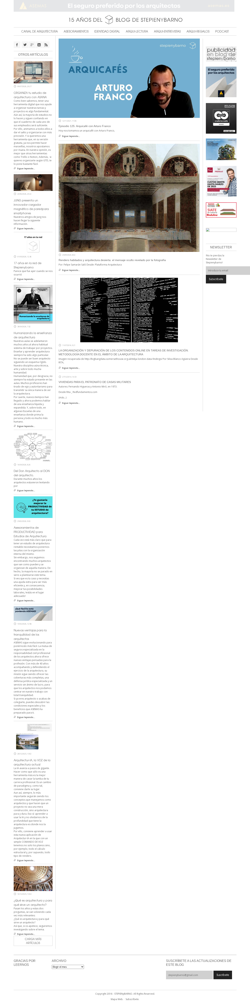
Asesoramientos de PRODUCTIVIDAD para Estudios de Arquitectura (30, 532)
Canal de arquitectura (39, 31)
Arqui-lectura (137, 31)
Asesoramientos (76, 31)
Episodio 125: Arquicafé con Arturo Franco (85, 126)
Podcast (222, 31)
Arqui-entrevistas (167, 31)
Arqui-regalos (198, 31)
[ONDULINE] (221, 210)
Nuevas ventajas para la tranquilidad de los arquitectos (30, 634)
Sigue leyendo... (71, 136)
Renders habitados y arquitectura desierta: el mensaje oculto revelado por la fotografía (112, 260)
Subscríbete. (132, 999)
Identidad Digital (107, 31)
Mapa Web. (117, 999)
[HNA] (221, 181)
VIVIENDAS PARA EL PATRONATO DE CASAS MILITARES (95, 382)
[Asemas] (125, 6)
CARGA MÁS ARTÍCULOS (33, 941)
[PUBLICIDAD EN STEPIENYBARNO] (221, 54)
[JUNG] (221, 118)
